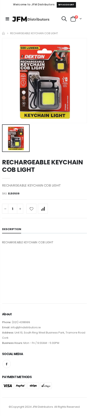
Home (3, 33)
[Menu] (7, 19)
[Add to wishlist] (31, 209)
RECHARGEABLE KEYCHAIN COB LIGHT (42, 166)
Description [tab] (11, 229)
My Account (66, 4)
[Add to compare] (43, 209)
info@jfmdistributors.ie (25, 327)
